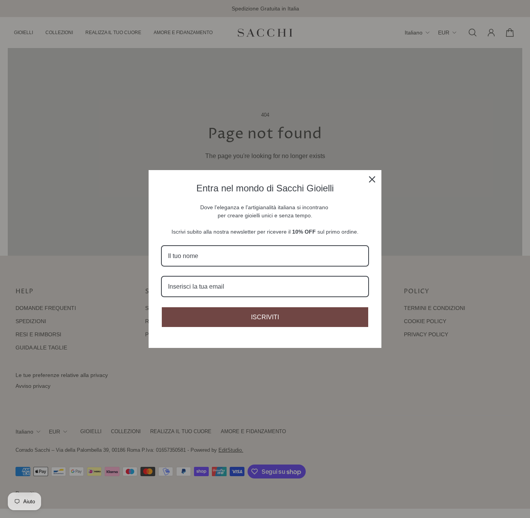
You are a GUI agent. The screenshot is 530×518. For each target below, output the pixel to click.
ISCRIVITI (265, 317)
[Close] (372, 179)
